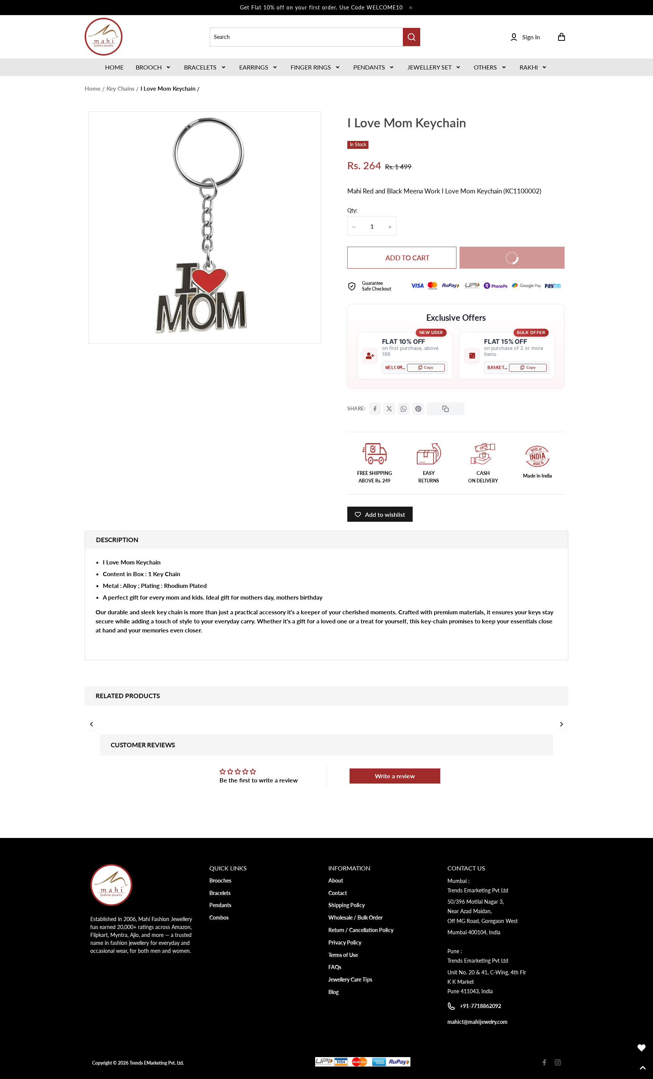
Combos (219, 917)
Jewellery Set (429, 67)
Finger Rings (311, 67)
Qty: (352, 210)
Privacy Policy (344, 942)
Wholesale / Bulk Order (355, 917)
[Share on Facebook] (375, 409)
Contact (337, 893)
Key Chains (121, 88)
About (335, 880)
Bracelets (200, 67)
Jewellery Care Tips (350, 979)
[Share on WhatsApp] (404, 409)
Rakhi (529, 67)
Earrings (253, 67)
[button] (154, 67)
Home (93, 88)
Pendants (369, 67)
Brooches (220, 880)
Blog (333, 992)
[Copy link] (445, 408)
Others (485, 67)
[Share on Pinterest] (418, 409)
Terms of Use (343, 955)
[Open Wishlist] (641, 1048)
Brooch (149, 67)
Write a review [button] (395, 775)
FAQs (334, 967)
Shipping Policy (346, 905)
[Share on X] (389, 409)
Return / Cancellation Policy (360, 930)
